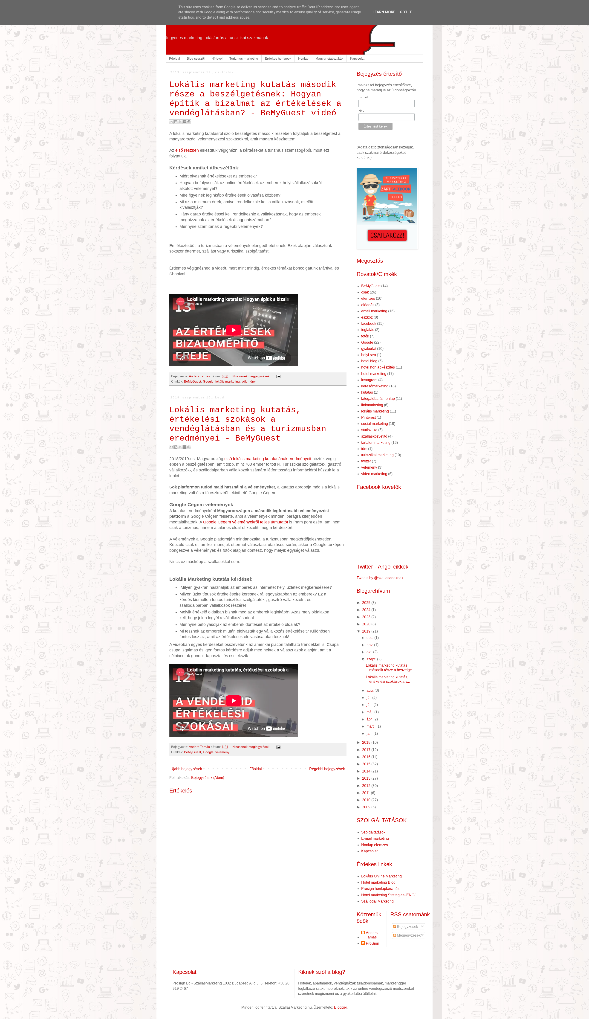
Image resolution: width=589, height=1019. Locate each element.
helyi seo (368, 355)
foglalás (367, 330)
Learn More (383, 12)
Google (208, 381)
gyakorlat (368, 349)
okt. (370, 652)
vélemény (249, 381)
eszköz (367, 317)
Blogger (340, 1007)
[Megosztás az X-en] (180, 121)
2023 (366, 617)
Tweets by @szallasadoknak (380, 578)
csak (365, 292)
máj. (370, 712)
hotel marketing (373, 374)
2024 (366, 610)
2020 (366, 624)
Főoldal (174, 58)
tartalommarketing (375, 442)
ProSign (372, 943)
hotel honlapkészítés (378, 367)
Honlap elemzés (374, 845)
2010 (366, 800)
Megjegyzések (408, 935)
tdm (364, 449)
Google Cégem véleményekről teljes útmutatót (245, 522)
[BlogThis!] (175, 121)
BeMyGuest (192, 381)
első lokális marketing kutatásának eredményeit (267, 458)
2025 (366, 603)
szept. (372, 659)
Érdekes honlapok (278, 58)
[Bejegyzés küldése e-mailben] (277, 376)
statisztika (369, 430)
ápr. (370, 719)
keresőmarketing (374, 386)
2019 (366, 631)
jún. (370, 705)
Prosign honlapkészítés (380, 889)
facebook (368, 323)
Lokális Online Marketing (381, 876)
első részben (187, 150)
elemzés (368, 298)
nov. (370, 645)
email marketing (374, 311)
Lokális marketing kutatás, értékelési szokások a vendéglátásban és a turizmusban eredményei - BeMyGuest (247, 424)
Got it (406, 12)
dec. (370, 638)
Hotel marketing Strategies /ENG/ (388, 895)
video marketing (374, 474)
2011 (366, 793)
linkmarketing (372, 405)
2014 (366, 771)
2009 (366, 807)
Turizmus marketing (243, 58)
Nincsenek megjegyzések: (251, 376)
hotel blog (369, 361)
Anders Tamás (372, 935)
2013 (366, 778)
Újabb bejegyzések (186, 769)
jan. (370, 733)
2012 (366, 786)
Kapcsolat (357, 58)
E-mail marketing (375, 838)
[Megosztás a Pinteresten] (189, 121)
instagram (369, 380)
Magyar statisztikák (329, 58)
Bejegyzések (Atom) (207, 778)
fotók (365, 336)
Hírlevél (216, 58)
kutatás (367, 392)
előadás (367, 305)
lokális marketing (227, 381)
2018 (366, 742)
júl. (369, 698)
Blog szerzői (196, 58)
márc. (371, 726)
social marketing (374, 424)
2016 (366, 757)
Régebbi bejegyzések (327, 769)
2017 (366, 750)
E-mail (363, 97)
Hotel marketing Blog (378, 882)
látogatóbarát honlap (378, 399)
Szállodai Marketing (377, 901)
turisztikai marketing (377, 455)
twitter (366, 461)
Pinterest (368, 417)
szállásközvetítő (374, 436)
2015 (366, 764)
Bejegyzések (407, 927)
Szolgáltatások (373, 832)
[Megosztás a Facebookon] (184, 121)
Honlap (303, 58)
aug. (371, 690)
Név (361, 111)
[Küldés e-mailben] (171, 121)
